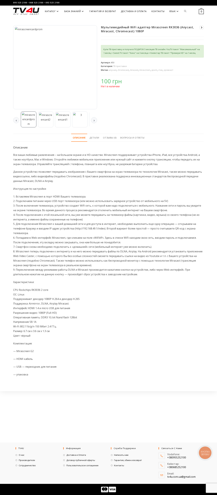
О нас (21, 454)
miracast (134, 70)
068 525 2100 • (37, 2)
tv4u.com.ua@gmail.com (181, 476)
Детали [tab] (94, 137)
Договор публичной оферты (80, 460)
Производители (27, 460)
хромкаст (168, 70)
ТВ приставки (120, 66)
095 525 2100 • (21, 2)
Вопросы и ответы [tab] (132, 137)
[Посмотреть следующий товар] (201, 27)
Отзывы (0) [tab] (109, 137)
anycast (112, 70)
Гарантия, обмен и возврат (128, 460)
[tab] (28, 119)
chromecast (123, 70)
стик (160, 70)
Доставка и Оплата (76, 454)
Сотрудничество (27, 465)
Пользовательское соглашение (82, 465)
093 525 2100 (53, 2)
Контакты (119, 465)
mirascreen (144, 70)
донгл (154, 70)
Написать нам (121, 454)
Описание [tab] (79, 137)
